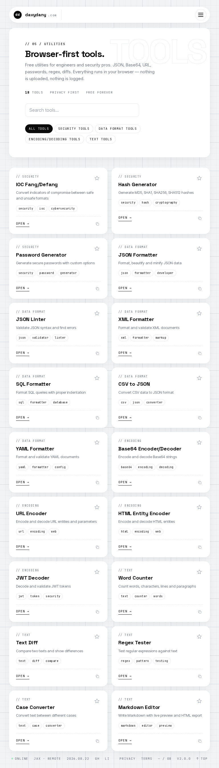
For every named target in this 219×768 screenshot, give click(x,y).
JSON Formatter (137, 254)
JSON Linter (31, 319)
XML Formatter (136, 319)
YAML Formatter (35, 448)
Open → (22, 223)
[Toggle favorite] (97, 178)
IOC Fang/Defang (37, 184)
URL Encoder (31, 513)
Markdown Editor (139, 707)
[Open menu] (200, 15)
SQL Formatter (33, 384)
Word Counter (135, 577)
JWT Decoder (32, 577)
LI (107, 759)
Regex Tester (134, 642)
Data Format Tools (118, 129)
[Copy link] (97, 224)
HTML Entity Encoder (144, 513)
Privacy (127, 759)
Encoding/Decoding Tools (54, 139)
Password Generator (41, 254)
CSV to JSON (134, 384)
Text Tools (101, 139)
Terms (146, 759)
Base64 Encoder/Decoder (149, 448)
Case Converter (35, 707)
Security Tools (74, 129)
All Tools (39, 129)
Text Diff (27, 642)
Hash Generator (137, 184)
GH (97, 759)
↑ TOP (202, 759)
